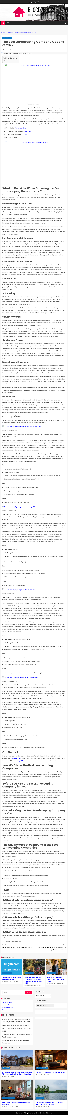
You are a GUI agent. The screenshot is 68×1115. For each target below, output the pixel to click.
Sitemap (4, 1010)
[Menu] (7, 23)
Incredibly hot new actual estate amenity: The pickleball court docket (52, 947)
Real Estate (6, 1067)
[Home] (3, 23)
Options (21, 941)
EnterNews (39, 1113)
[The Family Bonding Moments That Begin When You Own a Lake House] (51, 1090)
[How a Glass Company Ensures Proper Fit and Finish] (17, 1090)
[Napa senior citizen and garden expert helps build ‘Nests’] (56, 967)
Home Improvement (41, 1067)
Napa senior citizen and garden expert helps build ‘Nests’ (55, 979)
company (7, 941)
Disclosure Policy (7, 1007)
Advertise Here (7, 1002)
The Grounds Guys (20, 128)
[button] (7, 23)
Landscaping (15, 941)
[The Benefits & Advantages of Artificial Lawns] (11, 967)
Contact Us (5, 1005)
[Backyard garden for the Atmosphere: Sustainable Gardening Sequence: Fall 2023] (34, 967)
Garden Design (7, 37)
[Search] (65, 23)
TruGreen (25, 134)
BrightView (27, 131)
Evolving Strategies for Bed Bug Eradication (15, 1025)
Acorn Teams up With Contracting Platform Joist (17, 946)
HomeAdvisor (22, 138)
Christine (6, 50)
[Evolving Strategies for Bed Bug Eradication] (51, 1060)
